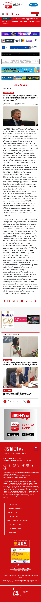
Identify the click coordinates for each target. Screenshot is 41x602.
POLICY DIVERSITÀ (12, 516)
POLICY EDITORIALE (12, 504)
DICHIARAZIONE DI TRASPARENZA (17, 520)
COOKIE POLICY (11, 532)
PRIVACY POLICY (11, 512)
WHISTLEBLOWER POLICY (14, 528)
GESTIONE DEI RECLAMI (13, 524)
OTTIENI (33, 5)
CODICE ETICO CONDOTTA (14, 508)
